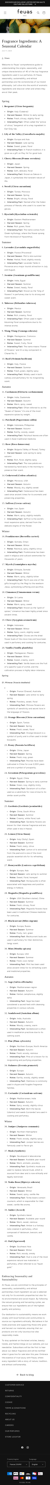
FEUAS (28, 1482)
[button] (5, 13)
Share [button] (7, 58)
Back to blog (27, 1374)
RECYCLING (10, 1414)
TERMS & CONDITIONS (15, 1408)
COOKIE (8, 1402)
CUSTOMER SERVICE (14, 1385)
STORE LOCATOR (13, 1437)
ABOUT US (10, 1419)
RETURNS (9, 1391)
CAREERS (9, 1425)
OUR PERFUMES (12, 1431)
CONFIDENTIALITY (13, 1396)
